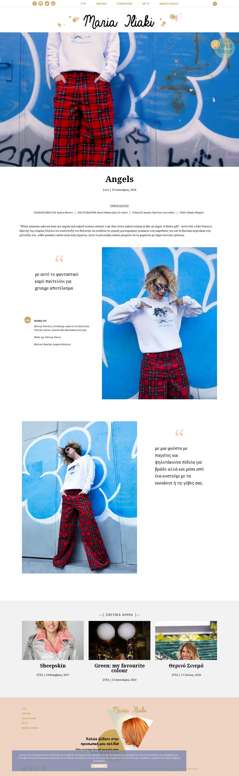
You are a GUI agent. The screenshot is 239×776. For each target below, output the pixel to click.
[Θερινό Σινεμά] (186, 640)
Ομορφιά (26, 713)
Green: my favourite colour (119, 668)
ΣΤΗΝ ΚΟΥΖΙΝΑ (124, 3)
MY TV (146, 3)
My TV (25, 723)
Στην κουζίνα (29, 718)
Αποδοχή (99, 766)
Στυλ (106, 190)
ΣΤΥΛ (83, 3)
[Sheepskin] (53, 640)
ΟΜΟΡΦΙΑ (101, 3)
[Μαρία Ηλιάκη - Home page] (119, 20)
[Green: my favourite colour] (119, 640)
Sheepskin (53, 665)
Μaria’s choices (168, 3)
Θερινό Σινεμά (186, 665)
